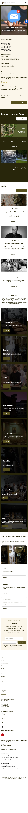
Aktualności (3, 676)
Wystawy (3, 665)
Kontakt (2, 679)
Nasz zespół (3, 660)
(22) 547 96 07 (4, 82)
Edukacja (3, 671)
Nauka (2, 673)
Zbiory (2, 668)
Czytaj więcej (13, 146)
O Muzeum (3, 657)
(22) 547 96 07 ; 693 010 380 (6, 745)
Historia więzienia (4, 663)
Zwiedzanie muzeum (18, 102)
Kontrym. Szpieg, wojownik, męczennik (14, 243)
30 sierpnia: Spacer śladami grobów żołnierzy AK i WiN (14, 142)
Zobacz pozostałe (21, 118)
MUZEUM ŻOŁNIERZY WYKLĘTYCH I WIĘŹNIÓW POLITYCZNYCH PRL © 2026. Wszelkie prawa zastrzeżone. (14, 778)
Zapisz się (21, 642)
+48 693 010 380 (4, 84)
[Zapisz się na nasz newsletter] (14, 20)
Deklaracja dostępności (6, 681)
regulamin (15, 646)
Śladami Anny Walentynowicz (14, 277)
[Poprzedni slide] (2, 20)
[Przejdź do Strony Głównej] (8, 2)
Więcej (6, 330)
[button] (25, 3)
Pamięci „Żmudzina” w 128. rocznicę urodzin (14, 212)
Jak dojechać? (3, 694)
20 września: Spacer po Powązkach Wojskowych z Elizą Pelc (14, 168)
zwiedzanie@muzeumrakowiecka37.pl (8, 749)
